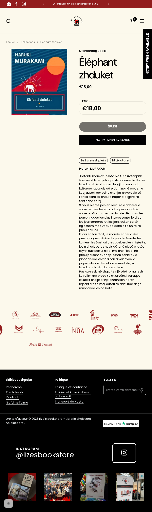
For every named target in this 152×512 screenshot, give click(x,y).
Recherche (14, 387)
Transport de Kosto (69, 401)
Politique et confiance (71, 387)
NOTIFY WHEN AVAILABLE (113, 140)
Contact (12, 397)
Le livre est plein (93, 160)
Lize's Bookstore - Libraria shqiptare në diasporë (48, 421)
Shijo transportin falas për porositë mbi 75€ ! (76, 4)
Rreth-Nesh (14, 392)
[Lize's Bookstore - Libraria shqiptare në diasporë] (76, 21)
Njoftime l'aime (17, 402)
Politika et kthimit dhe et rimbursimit (73, 394)
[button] (8, 21)
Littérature (120, 160)
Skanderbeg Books (92, 51)
